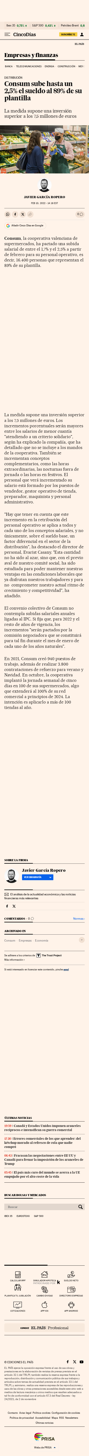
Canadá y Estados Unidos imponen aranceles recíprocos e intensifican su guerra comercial (42, 1128)
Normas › (79, 918)
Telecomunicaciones (28, 66)
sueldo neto (71, 1280)
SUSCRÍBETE (68, 34)
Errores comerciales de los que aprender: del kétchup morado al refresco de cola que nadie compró (42, 1143)
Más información (13, 959)
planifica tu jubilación (18, 1295)
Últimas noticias (18, 1118)
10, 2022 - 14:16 (44, 203)
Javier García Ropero (44, 197)
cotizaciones (17, 1311)
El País (79, 43)
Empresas (25, 940)
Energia (49, 66)
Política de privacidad (22, 1418)
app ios (44, 1311)
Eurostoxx (23, 1216)
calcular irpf (17, 1280)
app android (71, 1311)
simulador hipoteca (44, 1280)
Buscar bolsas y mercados (25, 1195)
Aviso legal (25, 1413)
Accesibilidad (42, 1418)
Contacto (13, 1413)
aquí (66, 969)
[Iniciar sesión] (82, 34)
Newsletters (71, 1418)
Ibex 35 (10, 25)
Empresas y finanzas (31, 55)
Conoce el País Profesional (44, 1327)
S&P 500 (37, 25)
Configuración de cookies (66, 1413)
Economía (41, 940)
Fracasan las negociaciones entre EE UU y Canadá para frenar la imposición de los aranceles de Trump (43, 1160)
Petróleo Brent (70, 25)
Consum (9, 940)
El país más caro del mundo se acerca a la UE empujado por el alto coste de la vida (42, 1174)
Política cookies (41, 1413)
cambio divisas (45, 1295)
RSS (61, 1418)
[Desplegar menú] (7, 34)
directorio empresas (71, 1295)
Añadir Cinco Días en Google (27, 225)
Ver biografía (32, 877)
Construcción (66, 66)
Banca (9, 66)
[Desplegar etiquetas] (82, 940)
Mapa (55, 1418)
